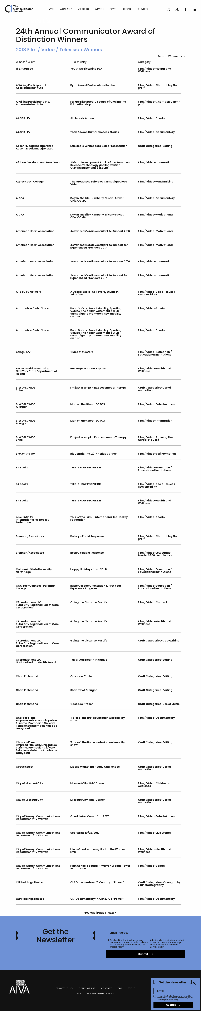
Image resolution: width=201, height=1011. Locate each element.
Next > (112, 912)
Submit (143, 954)
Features (126, 8)
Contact (106, 988)
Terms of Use (87, 988)
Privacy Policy (124, 944)
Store (131, 988)
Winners (99, 8)
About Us (65, 8)
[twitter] (177, 9)
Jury (111, 8)
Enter (51, 8)
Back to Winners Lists (171, 56)
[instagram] (168, 9)
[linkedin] (194, 9)
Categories (83, 8)
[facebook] (185, 9)
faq (120, 988)
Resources (142, 8)
